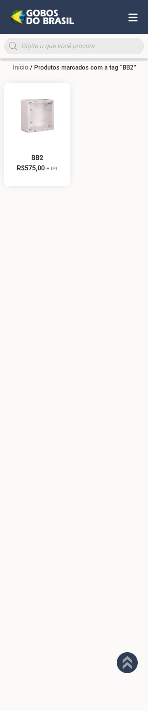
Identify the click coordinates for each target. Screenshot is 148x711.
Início (20, 67)
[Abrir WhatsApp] (127, 690)
